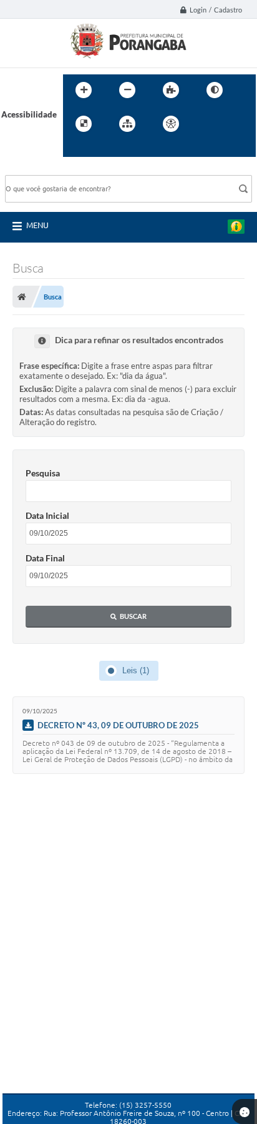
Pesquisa (43, 473)
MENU (37, 225)
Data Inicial (47, 515)
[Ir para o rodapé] (102, 149)
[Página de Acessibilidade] (171, 123)
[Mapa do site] (127, 123)
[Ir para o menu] (233, 123)
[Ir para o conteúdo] (206, 123)
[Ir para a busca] (75, 149)
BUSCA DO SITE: (42, 169)
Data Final (45, 558)
